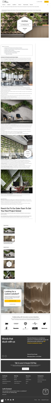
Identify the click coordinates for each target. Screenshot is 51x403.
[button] (13, 301)
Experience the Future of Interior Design (10, 52)
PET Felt (15, 379)
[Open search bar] (47, 4)
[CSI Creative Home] (5, 2)
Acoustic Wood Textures (17, 381)
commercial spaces (29, 89)
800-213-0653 (39, 1)
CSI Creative (4, 377)
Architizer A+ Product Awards (9, 59)
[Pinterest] (13, 400)
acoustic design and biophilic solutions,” (7, 166)
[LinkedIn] (10, 400)
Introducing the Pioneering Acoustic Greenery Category (13, 47)
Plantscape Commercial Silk (6, 381)
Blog (26, 383)
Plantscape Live (4, 383)
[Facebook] (8, 400)
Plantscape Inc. (4, 379)
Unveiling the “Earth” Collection (9, 50)
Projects (27, 381)
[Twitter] (5, 400)
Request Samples (28, 379)
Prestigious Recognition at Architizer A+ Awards (12, 51)
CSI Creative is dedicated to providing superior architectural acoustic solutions (13, 199)
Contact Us (46, 1)
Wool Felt (15, 377)
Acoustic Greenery (5, 87)
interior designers (9, 194)
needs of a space (19, 132)
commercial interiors (4, 163)
